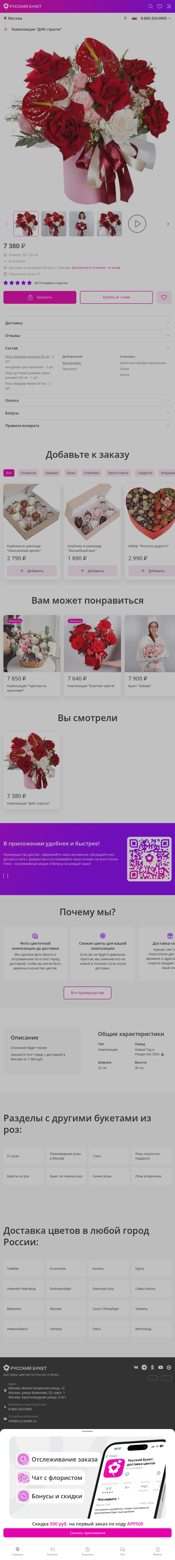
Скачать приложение (87, 1533)
